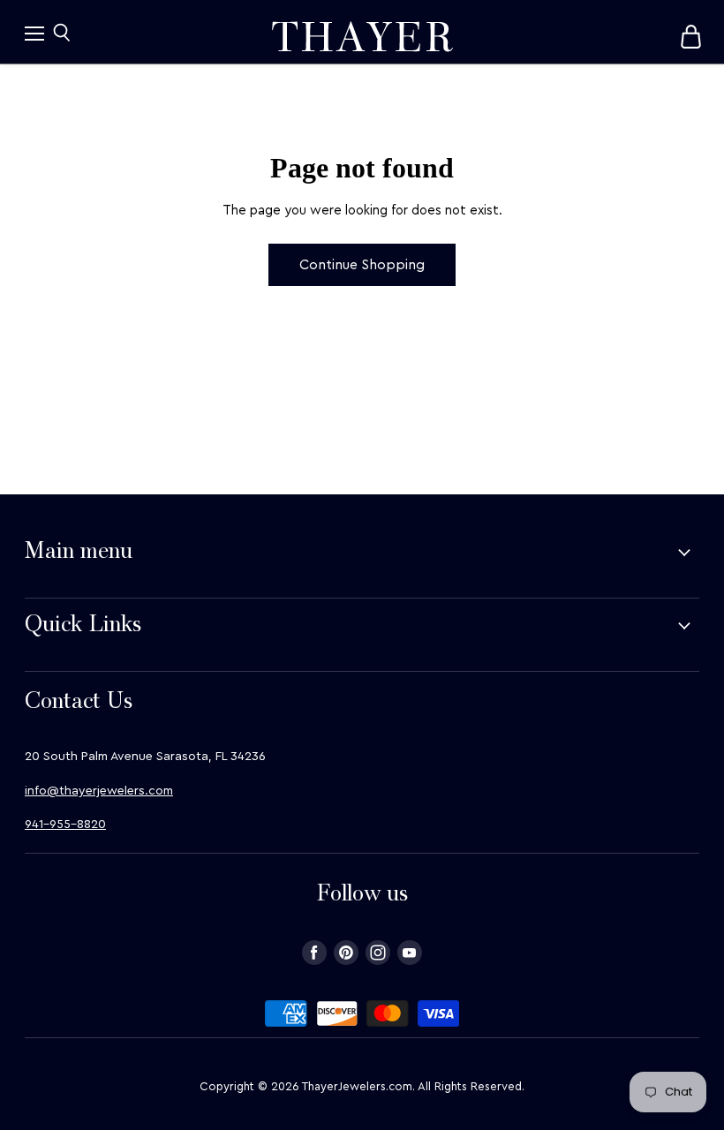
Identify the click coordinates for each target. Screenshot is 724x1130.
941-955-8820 (65, 824)
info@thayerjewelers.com (99, 791)
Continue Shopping (362, 265)
